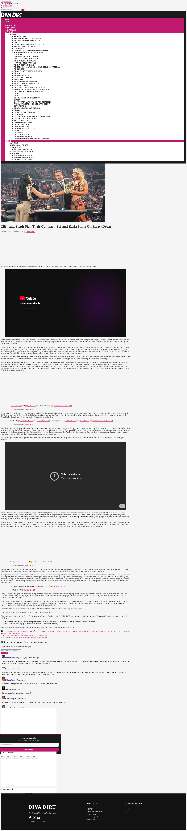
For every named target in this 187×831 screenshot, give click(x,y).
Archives (14, 154)
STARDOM (18, 79)
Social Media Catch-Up (22, 151)
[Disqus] (66, 681)
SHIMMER (18, 131)
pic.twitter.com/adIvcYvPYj (60, 586)
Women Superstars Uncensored (31, 139)
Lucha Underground (25, 118)
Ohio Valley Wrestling (26, 57)
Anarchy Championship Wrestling (32, 90)
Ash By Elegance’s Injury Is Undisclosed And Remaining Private (25, 635)
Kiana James (102, 631)
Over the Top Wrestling (27, 59)
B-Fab (58, 631)
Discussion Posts (19, 145)
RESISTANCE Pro (22, 124)
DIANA (17, 100)
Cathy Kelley (65, 631)
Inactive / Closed (19, 86)
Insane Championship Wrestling (31, 51)
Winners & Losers (23, 160)
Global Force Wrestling (27, 108)
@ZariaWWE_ (30, 406)
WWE (31, 631)
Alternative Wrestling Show (29, 88)
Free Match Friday (24, 156)
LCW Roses (19, 114)
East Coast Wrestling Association (32, 102)
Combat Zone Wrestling (27, 98)
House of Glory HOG (24, 47)
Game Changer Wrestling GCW (30, 44)
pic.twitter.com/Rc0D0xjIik (62, 406)
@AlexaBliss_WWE (43, 421)
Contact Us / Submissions (94, 811)
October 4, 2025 (29, 409)
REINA (17, 73)
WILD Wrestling (22, 135)
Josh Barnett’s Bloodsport (29, 53)
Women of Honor (23, 137)
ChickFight (19, 94)
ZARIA (20, 633)
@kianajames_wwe (22, 562)
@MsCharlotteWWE (25, 421)
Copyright (89, 809)
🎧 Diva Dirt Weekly (24, 149)
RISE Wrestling (22, 127)
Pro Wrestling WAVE (25, 61)
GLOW (17, 110)
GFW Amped (20, 106)
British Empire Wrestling (27, 40)
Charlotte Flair (76, 631)
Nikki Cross (111, 631)
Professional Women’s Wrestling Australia (38, 67)
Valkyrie (18, 133)
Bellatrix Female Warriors (29, 92)
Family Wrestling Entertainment (32, 104)
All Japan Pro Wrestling (27, 38)
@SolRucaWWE (16, 406)
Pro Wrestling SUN (24, 120)
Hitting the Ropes (23, 158)
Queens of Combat (23, 122)
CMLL (16, 42)
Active (13, 34)
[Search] (22, 10)
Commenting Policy (92, 817)
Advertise (89, 806)
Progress (19, 69)
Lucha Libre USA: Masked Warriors (32, 116)
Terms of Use (90, 820)
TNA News (10, 28)
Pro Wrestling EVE (24, 65)
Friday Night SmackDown (19, 631)
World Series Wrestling (27, 83)
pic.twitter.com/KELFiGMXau (43, 562)
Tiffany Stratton (11, 633)
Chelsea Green (86, 631)
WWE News (11, 26)
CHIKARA (18, 96)
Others (9, 32)
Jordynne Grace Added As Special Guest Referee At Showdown (25, 637)
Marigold (19, 55)
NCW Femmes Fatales (25, 63)
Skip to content (6, 2)
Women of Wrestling (25, 81)
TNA (127, 811)
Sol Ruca (119, 631)
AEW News (10, 30)
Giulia (94, 631)
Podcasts (15, 147)
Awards (14, 143)
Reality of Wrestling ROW (28, 71)
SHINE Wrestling (23, 77)
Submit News (7, 6)
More (8, 141)
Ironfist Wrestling (24, 112)
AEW (127, 809)
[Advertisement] (66, 249)
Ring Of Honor (21, 75)
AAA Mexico (20, 36)
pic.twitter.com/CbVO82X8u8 (102, 421)
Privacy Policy (91, 814)
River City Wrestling (25, 129)
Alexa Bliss (51, 631)
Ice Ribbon (19, 49)
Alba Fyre (42, 631)
